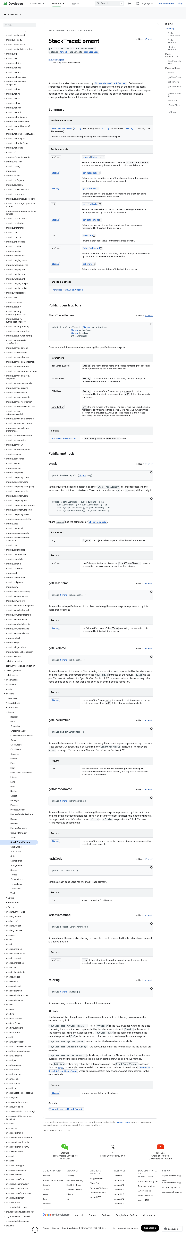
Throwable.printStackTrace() (66, 1109)
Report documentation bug (171, 1181)
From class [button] (67, 289)
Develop (56, 3)
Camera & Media (74, 1189)
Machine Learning (75, 1180)
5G (68, 1199)
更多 (74, 3)
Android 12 (119, 1199)
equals (86, 157)
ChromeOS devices (99, 1188)
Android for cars (97, 1192)
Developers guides (146, 1186)
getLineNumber (91, 204)
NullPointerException (64, 438)
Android (46, 1175)
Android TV (95, 1197)
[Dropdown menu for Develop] (65, 3)
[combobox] (109, 3)
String (77, 128)
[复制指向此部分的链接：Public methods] (77, 454)
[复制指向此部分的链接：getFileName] (69, 648)
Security (46, 1185)
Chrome (92, 1215)
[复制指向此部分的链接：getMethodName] (75, 789)
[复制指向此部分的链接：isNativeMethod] (73, 915)
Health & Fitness (74, 1185)
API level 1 (149, 39)
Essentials (35, 3)
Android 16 (119, 1180)
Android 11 (119, 1203)
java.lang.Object (56, 59)
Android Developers (57, 30)
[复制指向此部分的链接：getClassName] (71, 583)
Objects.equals (97, 522)
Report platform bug (171, 1175)
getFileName (89, 188)
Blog (45, 1199)
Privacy (70, 1194)
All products (149, 1215)
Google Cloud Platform (126, 1215)
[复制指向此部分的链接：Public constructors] (84, 305)
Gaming (70, 1175)
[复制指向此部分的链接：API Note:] (62, 1011)
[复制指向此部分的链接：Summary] (67, 110)
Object (63, 51)
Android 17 (119, 1175)
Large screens (96, 1178)
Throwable (144, 1067)
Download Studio (146, 1195)
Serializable (91, 51)
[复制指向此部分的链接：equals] (60, 464)
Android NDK (144, 1200)
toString (88, 264)
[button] (19, 35)
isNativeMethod (91, 248)
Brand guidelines (70, 1228)
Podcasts (47, 1203)
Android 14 (119, 1189)
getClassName (90, 172)
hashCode (88, 235)
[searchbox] (19, 25)
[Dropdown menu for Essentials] (45, 3)
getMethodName (91, 219)
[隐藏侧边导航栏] (35, 1230)
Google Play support (171, 1187)
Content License (123, 1122)
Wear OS (94, 1183)
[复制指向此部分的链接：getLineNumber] (73, 720)
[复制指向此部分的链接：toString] (62, 980)
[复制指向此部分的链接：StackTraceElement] (78, 315)
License (55, 1228)
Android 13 (119, 1194)
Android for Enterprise (53, 1180)
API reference (12, 14)
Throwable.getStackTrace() (111, 83)
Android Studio (166, 3)
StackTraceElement (62, 128)
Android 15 (119, 1185)
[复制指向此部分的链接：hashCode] (65, 859)
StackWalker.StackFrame (63, 1071)
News (45, 1194)
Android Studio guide (148, 1181)
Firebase (106, 1215)
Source (46, 1189)
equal (60, 1067)
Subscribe (150, 1228)
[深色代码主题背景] (151, 324)
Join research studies (171, 1192)
